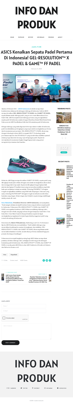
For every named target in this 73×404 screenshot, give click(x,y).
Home (12, 37)
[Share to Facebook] (44, 260)
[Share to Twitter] (47, 260)
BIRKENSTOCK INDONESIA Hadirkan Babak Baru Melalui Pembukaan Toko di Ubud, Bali (64, 130)
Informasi (40, 37)
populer (21, 37)
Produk (51, 37)
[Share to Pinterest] (50, 260)
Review (30, 37)
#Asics (4, 254)
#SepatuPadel (14, 254)
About (60, 37)
